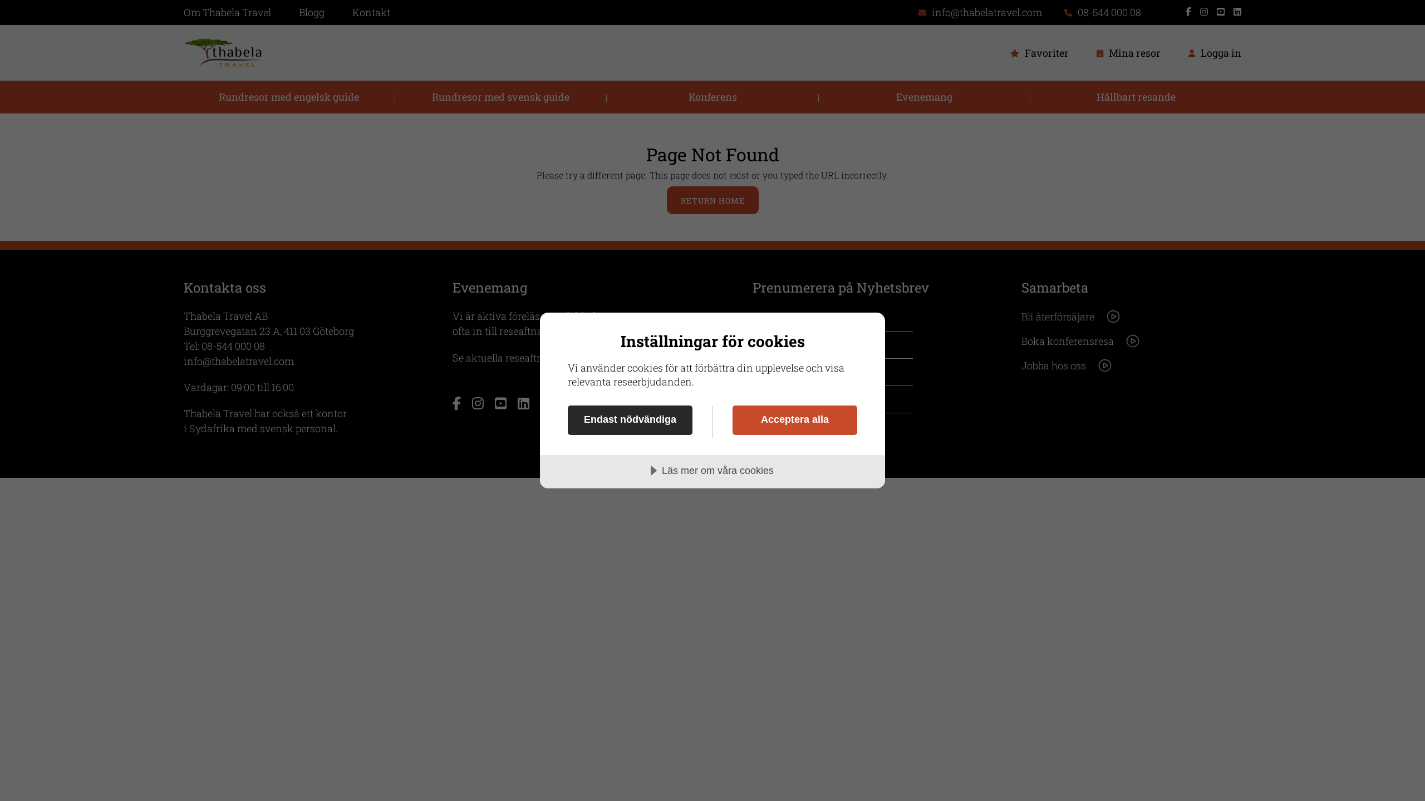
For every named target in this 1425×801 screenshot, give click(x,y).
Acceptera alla (795, 419)
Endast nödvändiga (630, 419)
